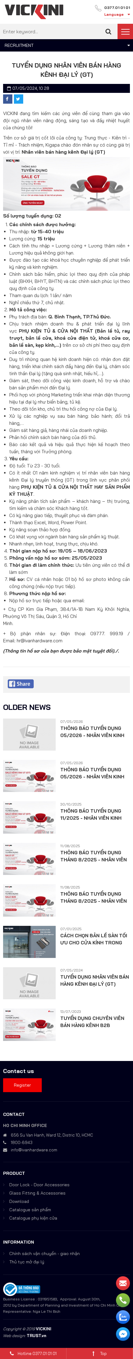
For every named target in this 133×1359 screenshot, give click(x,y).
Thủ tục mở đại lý (26, 1262)
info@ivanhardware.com (34, 1149)
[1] (108, 31)
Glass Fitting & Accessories (37, 1193)
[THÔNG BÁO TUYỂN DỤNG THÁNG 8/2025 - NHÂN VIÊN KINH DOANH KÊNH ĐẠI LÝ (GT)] (29, 859)
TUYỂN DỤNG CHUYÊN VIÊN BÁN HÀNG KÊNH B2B (92, 1021)
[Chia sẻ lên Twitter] (18, 99)
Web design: (14, 1335)
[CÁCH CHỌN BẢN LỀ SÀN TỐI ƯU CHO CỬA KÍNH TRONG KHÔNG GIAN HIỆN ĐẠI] (29, 942)
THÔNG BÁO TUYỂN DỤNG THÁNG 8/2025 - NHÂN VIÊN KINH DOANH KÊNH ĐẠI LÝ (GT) (93, 856)
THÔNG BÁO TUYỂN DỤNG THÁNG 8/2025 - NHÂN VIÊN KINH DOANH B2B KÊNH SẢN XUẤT (93, 898)
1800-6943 (21, 1142)
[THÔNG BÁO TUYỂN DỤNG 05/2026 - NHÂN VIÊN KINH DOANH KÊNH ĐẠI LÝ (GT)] (29, 735)
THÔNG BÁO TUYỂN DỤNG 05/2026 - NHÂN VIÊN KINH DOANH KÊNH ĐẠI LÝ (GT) (92, 732)
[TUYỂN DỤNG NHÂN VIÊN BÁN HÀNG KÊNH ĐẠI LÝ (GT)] (29, 983)
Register (22, 1085)
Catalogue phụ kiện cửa (33, 1218)
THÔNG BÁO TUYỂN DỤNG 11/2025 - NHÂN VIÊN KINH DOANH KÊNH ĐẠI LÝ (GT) (91, 815)
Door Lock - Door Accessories (39, 1184)
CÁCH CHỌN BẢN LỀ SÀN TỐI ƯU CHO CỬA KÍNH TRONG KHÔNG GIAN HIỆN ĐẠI (93, 939)
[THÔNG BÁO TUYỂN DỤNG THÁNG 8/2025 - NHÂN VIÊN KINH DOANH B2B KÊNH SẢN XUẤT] (29, 900)
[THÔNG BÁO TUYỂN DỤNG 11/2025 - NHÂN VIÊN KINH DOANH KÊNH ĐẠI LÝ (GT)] (29, 817)
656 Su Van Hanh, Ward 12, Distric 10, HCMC (52, 1135)
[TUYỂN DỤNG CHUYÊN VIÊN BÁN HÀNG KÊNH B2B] (29, 1025)
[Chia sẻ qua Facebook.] (21, 683)
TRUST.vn (36, 1335)
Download (19, 1201)
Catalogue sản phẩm (30, 1209)
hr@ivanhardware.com (39, 641)
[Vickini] (34, 11)
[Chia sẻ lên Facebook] (7, 99)
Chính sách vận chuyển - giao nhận (44, 1253)
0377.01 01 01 (117, 7)
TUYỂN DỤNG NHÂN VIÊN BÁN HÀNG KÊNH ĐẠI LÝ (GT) (94, 980)
